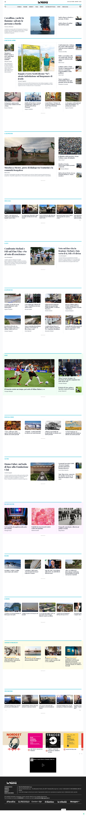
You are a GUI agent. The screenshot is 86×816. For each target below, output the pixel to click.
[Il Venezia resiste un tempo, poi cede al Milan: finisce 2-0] (29, 373)
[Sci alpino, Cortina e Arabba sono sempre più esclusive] (12, 564)
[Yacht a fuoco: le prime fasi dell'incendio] (79, 24)
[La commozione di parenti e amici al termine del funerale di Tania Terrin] (30, 209)
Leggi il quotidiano (70, 1)
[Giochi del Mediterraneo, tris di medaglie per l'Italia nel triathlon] (65, 699)
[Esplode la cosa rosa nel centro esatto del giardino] (43, 516)
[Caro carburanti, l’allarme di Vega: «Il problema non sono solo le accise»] (33, 298)
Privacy (6, 791)
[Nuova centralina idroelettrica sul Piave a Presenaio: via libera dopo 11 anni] (33, 320)
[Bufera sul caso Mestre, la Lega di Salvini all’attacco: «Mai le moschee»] (79, 174)
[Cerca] (5, 7)
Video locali (65, 6)
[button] (43, 765)
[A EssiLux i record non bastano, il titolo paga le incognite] (12, 607)
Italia (36, 6)
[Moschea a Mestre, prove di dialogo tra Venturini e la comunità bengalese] (29, 151)
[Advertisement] (43, 11)
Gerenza (6, 790)
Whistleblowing (9, 793)
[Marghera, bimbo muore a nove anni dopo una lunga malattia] (9, 47)
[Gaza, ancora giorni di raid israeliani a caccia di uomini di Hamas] (47, 699)
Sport (58, 6)
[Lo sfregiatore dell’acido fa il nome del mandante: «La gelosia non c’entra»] (73, 96)
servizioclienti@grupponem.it (42, 798)
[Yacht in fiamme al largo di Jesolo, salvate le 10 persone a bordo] (30, 699)
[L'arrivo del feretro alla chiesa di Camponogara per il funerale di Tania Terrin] (47, 209)
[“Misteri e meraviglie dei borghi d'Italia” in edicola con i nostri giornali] (53, 425)
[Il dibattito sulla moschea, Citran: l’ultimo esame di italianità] (70, 145)
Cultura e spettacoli (50, 6)
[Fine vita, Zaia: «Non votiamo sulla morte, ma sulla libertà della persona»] (53, 564)
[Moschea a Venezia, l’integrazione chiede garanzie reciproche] (79, 165)
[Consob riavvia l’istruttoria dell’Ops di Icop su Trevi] (65, 607)
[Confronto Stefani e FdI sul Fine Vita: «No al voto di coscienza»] (42, 256)
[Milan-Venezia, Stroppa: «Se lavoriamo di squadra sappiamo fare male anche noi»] (70, 367)
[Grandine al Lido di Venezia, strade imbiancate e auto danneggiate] (12, 298)
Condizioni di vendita (8, 787)
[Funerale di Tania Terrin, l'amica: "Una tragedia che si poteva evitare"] (65, 209)
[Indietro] (5, 220)
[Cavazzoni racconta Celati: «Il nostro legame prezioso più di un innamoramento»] (79, 465)
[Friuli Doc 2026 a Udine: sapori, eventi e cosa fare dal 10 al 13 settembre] (53, 650)
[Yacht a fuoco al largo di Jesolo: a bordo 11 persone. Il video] (79, 18)
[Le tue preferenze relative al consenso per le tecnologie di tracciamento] (84, 814)
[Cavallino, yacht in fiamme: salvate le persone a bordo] (42, 25)
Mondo (41, 6)
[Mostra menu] (5, 2)
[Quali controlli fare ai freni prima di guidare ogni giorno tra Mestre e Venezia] (12, 650)
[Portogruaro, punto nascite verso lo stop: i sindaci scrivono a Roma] (12, 96)
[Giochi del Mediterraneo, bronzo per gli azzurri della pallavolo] (12, 699)
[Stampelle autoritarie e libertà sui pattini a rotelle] (70, 516)
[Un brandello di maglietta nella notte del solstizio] (16, 516)
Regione (25, 6)
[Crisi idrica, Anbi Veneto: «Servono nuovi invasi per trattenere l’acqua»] (33, 564)
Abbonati (76, 1)
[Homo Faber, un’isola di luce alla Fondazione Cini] (42, 472)
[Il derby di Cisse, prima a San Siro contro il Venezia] (79, 390)
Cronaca (19, 6)
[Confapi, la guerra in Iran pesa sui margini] (30, 607)
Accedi (80, 1)
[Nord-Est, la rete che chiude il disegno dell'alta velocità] (33, 650)
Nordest (31, 6)
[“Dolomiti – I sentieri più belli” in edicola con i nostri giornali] (33, 425)
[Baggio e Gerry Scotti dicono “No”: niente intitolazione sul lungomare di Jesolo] (36, 57)
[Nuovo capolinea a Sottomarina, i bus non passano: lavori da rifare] (79, 81)
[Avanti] (80, 220)
